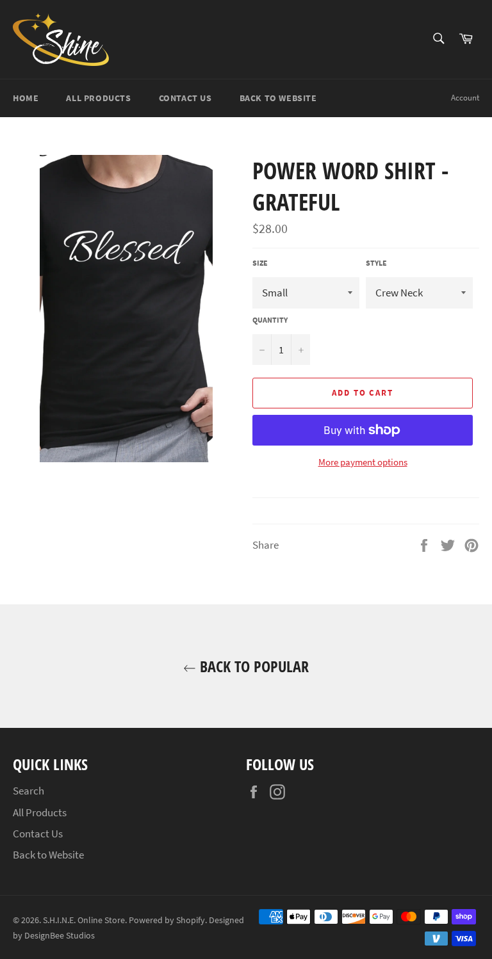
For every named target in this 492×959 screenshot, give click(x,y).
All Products (98, 98)
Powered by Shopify (167, 920)
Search (28, 791)
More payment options (362, 462)
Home (25, 98)
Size (260, 263)
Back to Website (278, 98)
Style (376, 263)
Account (465, 97)
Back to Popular (252, 666)
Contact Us (185, 98)
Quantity (270, 320)
